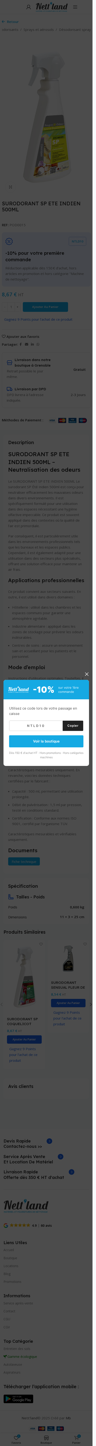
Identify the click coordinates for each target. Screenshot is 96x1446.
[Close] (87, 674)
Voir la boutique (46, 741)
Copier (73, 726)
